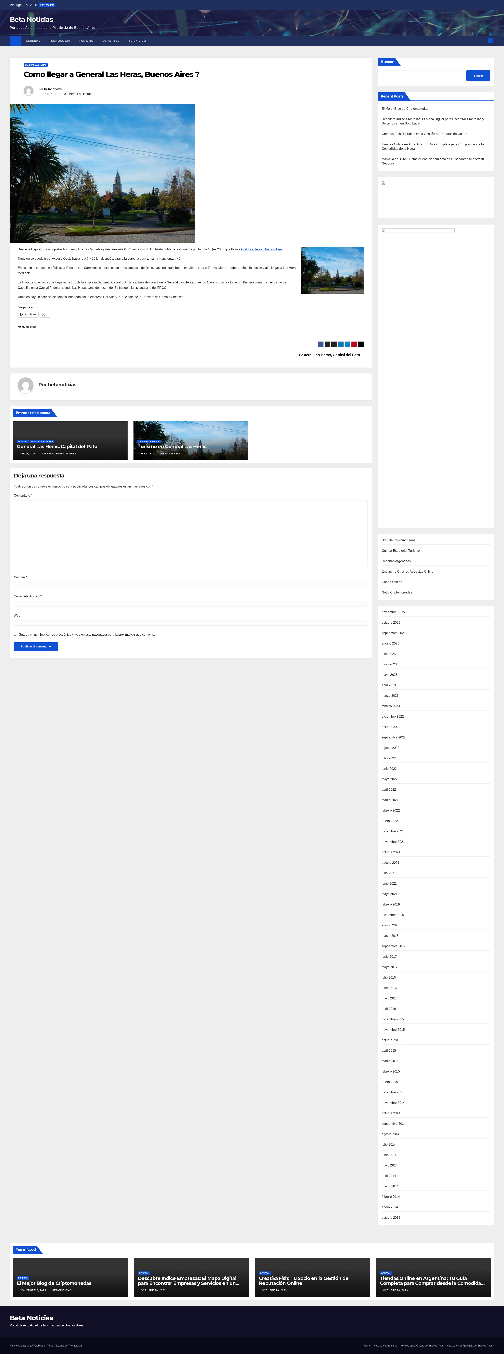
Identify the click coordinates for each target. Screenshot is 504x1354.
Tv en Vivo (137, 41)
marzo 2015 (390, 1061)
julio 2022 (389, 758)
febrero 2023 (391, 706)
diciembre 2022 (393, 716)
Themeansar (75, 1345)
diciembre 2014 (393, 1092)
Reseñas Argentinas (396, 561)
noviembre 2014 (393, 1102)
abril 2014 (389, 1176)
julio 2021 (389, 873)
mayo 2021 (390, 894)
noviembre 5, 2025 (33, 1290)
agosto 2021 (390, 862)
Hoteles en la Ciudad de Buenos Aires (422, 1345)
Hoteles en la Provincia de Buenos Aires (470, 1345)
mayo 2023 (390, 674)
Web (17, 615)
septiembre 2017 (394, 946)
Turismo (86, 41)
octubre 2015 (391, 1040)
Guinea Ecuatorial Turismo (401, 550)
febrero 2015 (391, 1071)
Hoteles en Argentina (385, 1345)
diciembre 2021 (393, 831)
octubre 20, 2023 (154, 1290)
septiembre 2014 (394, 1123)
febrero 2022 (391, 810)
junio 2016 (389, 988)
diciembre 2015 (393, 1019)
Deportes (111, 41)
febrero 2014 (391, 1196)
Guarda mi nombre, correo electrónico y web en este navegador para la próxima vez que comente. (87, 634)
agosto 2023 (390, 643)
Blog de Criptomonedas (399, 540)
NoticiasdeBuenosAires (59, 453)
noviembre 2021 (393, 841)
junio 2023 (389, 664)
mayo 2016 (390, 998)
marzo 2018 (390, 935)
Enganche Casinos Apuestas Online (408, 571)
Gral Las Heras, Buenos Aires (262, 249)
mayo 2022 (390, 779)
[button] (484, 40)
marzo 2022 (390, 800)
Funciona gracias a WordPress (28, 1345)
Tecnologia (59, 41)
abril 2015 (389, 1050)
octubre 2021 (391, 852)
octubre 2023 (391, 622)
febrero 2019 (391, 904)
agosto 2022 (390, 747)
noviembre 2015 (393, 1029)
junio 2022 (389, 768)
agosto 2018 (390, 925)
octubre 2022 (391, 727)
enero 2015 (390, 1082)
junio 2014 (389, 1155)
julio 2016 (389, 977)
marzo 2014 (390, 1186)
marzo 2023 (390, 695)
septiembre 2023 (394, 633)
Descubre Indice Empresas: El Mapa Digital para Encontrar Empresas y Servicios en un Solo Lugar (187, 1283)
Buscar (387, 62)
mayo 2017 (390, 967)
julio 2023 (389, 654)
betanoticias (53, 89)
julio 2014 (389, 1144)
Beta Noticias (31, 19)
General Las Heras (35, 65)
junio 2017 (389, 956)
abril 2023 (389, 685)
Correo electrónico (28, 596)
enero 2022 (390, 821)
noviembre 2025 (393, 612)
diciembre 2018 (393, 915)
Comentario (23, 495)
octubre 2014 (391, 1113)
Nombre (20, 577)
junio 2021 (389, 883)
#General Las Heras (77, 94)
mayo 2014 (390, 1165)
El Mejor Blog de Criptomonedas (405, 108)
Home (367, 1345)
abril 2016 (389, 1008)
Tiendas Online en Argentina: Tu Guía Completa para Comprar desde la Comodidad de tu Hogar (432, 1283)
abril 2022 (389, 789)
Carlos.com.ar (392, 582)
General (33, 41)
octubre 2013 (391, 1217)
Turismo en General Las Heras (171, 446)
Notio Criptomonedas (397, 592)
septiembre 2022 (394, 737)
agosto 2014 (390, 1134)
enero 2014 (390, 1207)
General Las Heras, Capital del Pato (330, 355)
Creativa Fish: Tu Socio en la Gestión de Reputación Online (424, 134)
